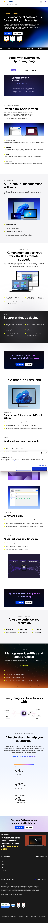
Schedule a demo (17, 33)
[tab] (13, 70)
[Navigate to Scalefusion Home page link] (5, 856)
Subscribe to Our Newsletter (7, 879)
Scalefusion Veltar (29, 889)
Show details (41, 465)
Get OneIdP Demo (5, 852)
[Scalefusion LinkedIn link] (37, 856)
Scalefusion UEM (27, 887)
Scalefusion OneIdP (9, 889)
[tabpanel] (24, 85)
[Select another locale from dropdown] (46, 1)
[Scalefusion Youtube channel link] (42, 856)
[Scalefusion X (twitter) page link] (46, 856)
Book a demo (28, 364)
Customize (23, 468)
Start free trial (8, 33)
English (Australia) (41, 879)
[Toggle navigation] (41, 2)
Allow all (39, 468)
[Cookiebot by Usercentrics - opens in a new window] (41, 453)
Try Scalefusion (19, 827)
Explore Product (23, 665)
